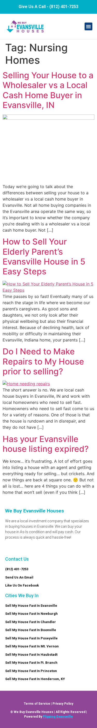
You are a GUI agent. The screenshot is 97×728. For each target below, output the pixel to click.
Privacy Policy (63, 703)
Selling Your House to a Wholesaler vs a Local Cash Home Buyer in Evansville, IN (48, 90)
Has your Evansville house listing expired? (46, 444)
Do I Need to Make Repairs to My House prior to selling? (43, 361)
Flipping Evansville (58, 716)
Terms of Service (37, 703)
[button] (88, 26)
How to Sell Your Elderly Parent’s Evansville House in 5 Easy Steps (44, 256)
